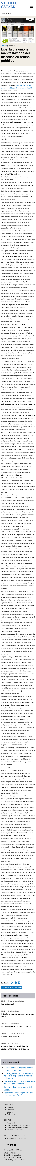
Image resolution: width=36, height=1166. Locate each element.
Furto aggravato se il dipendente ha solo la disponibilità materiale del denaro (18, 1075)
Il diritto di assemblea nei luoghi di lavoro (17, 1015)
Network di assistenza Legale (19, 1125)
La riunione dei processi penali (16, 1026)
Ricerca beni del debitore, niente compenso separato (18, 1068)
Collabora (11, 1114)
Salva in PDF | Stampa (11, 987)
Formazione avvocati (15, 1130)
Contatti (10, 1107)
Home (3, 13)
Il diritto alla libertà (10, 1036)
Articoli (8, 13)
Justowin (4, 45)
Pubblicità (11, 1123)
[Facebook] (16, 982)
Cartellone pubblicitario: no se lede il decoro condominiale (19, 1082)
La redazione (12, 1110)
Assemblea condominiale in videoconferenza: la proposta (15, 1047)
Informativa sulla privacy (17, 1139)
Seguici (10, 1112)
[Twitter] (12, 982)
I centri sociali (7, 1004)
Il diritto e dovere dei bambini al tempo (18, 1088)
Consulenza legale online (17, 1127)
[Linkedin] (19, 982)
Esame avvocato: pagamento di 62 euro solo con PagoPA (19, 1093)
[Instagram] (8, 1144)
